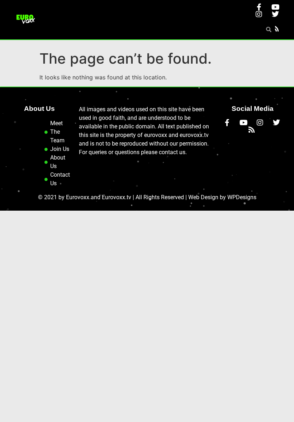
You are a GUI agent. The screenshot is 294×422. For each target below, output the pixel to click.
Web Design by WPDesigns (222, 197)
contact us (172, 152)
